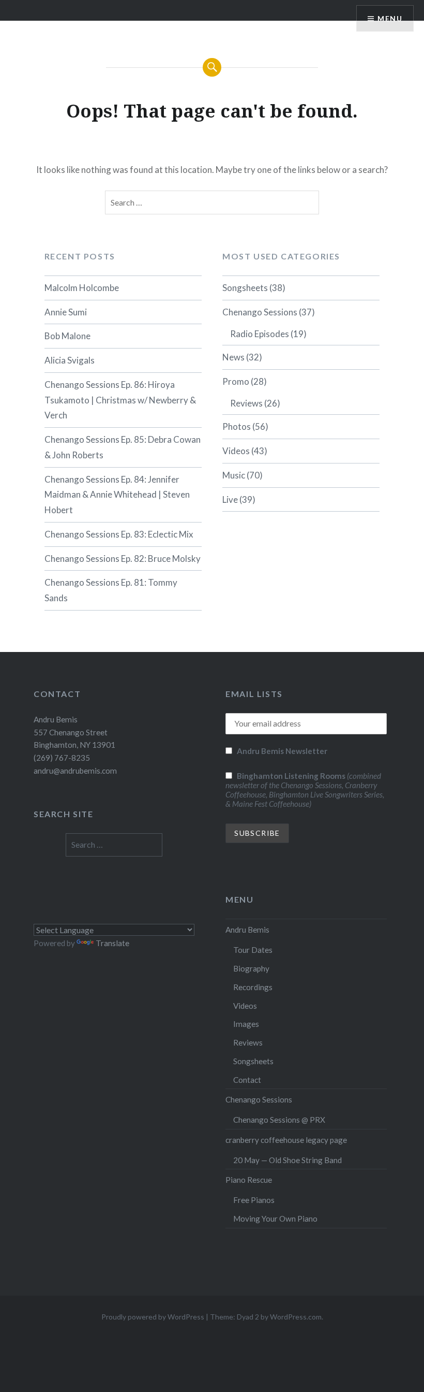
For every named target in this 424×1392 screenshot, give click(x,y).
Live (230, 499)
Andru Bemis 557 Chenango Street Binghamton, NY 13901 (74, 732)
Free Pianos (254, 1200)
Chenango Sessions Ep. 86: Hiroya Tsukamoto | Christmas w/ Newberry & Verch (120, 400)
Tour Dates (252, 949)
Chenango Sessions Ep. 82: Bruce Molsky (122, 558)
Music (233, 475)
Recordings (252, 987)
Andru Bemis (247, 929)
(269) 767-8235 (62, 757)
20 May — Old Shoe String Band (287, 1160)
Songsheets (245, 287)
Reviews (246, 403)
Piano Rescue (248, 1179)
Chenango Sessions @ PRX (279, 1119)
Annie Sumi (65, 312)
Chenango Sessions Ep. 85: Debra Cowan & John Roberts (122, 447)
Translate (112, 943)
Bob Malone (67, 335)
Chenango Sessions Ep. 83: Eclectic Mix (118, 534)
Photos (236, 426)
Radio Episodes (259, 333)
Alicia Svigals (69, 360)
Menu (389, 18)
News (233, 357)
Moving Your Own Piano (275, 1218)
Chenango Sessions (259, 312)
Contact (247, 1079)
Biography (251, 968)
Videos (236, 450)
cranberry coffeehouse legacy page (286, 1139)
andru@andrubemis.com (75, 770)
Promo (235, 381)
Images (246, 1023)
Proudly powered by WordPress (152, 1316)
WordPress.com (296, 1316)
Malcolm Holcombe (81, 287)
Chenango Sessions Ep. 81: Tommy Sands (110, 590)
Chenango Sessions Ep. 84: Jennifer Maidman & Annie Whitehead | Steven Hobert (117, 495)
